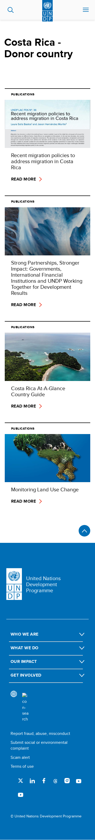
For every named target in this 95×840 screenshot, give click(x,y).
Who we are (25, 634)
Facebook (43, 780)
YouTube (78, 780)
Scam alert (20, 757)
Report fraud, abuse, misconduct (40, 733)
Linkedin (32, 780)
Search (10, 10)
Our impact (24, 661)
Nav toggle (86, 10)
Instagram (67, 780)
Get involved (26, 675)
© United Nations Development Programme (46, 816)
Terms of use (22, 766)
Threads (55, 780)
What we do (25, 648)
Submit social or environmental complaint (39, 745)
